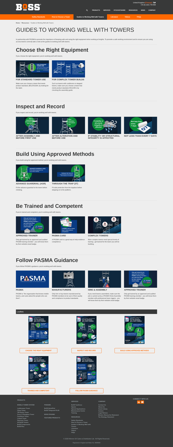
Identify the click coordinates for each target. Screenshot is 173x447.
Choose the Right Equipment (38, 350)
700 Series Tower (23, 412)
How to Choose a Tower (61, 17)
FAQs (139, 17)
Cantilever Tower (23, 416)
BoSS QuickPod (49, 408)
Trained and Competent (38, 391)
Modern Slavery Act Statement (108, 415)
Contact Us (102, 405)
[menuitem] (96, 10)
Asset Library (102, 409)
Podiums (47, 405)
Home (18, 23)
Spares (73, 407)
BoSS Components (23, 424)
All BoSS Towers (22, 422)
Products (21, 400)
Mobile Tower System (25, 405)
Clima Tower (21, 410)
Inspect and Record (86, 350)
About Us (101, 407)
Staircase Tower (22, 420)
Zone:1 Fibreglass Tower (25, 414)
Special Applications (78, 409)
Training (74, 413)
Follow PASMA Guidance (86, 391)
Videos (127, 17)
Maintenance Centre (78, 411)
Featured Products (52, 418)
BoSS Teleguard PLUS (51, 410)
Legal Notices (103, 413)
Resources (25, 23)
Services (74, 401)
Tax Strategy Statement (106, 417)
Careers (101, 411)
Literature (114, 17)
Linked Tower (21, 418)
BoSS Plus (20, 426)
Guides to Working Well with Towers (90, 17)
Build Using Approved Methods (134, 350)
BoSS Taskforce (76, 405)
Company (101, 401)
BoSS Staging (49, 414)
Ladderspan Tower (23, 408)
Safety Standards (38, 17)
